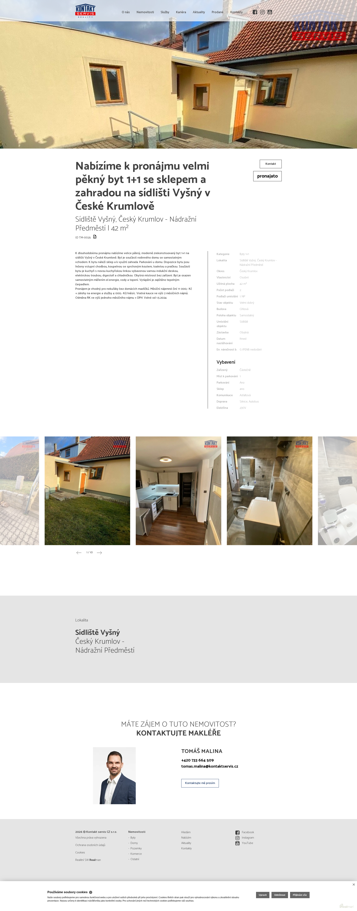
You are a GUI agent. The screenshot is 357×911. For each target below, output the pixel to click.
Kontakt (271, 163)
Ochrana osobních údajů (90, 845)
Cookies (80, 852)
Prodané (217, 33)
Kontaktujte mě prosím (200, 783)
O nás (126, 33)
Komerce (136, 853)
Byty (133, 837)
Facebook (248, 832)
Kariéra (181, 33)
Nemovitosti (145, 33)
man (95, 860)
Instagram (248, 837)
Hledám (186, 832)
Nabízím (186, 837)
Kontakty (236, 33)
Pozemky (136, 848)
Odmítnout (279, 895)
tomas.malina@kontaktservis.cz (209, 766)
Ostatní (135, 859)
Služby (165, 33)
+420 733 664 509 (197, 760)
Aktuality (199, 33)
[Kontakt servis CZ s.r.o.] (103, 10)
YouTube (247, 843)
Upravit (263, 895)
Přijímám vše (300, 895)
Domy (134, 843)
